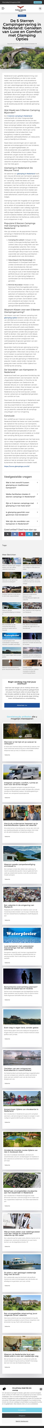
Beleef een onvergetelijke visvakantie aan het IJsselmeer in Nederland (20, 1192)
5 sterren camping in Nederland (20, 116)
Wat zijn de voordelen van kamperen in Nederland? (22, 522)
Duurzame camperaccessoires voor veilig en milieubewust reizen (32, 567)
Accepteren (22, 1410)
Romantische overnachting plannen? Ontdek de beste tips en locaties (32, 642)
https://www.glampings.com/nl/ (16, 466)
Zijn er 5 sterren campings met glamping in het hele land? (22, 504)
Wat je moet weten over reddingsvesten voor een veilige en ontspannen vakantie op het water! (22, 1233)
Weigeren (22, 1415)
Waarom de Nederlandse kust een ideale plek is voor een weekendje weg (21, 1355)
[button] (41, 1389)
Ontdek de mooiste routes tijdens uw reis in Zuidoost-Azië (20, 1151)
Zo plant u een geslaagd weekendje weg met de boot (20, 1273)
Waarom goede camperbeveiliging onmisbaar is (11, 612)
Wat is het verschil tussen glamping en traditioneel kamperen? (22, 485)
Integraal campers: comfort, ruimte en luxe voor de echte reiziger (31, 581)
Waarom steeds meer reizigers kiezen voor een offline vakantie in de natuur (11, 567)
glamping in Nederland (26, 174)
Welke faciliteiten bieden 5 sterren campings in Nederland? (22, 495)
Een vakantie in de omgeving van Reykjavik (19, 906)
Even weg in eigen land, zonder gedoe (21, 1028)
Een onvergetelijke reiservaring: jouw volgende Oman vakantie (20, 1314)
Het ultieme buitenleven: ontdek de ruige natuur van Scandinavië (31, 626)
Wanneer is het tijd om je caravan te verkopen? (20, 743)
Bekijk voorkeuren (22, 1421)
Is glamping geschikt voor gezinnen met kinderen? (22, 513)
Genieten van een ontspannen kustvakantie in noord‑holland (17, 1069)
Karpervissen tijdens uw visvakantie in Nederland (21, 1110)
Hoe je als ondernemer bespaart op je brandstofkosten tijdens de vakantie (21, 824)
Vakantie (22, 15)
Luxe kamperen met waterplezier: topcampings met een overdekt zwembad (11, 642)
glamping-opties (10, 318)
